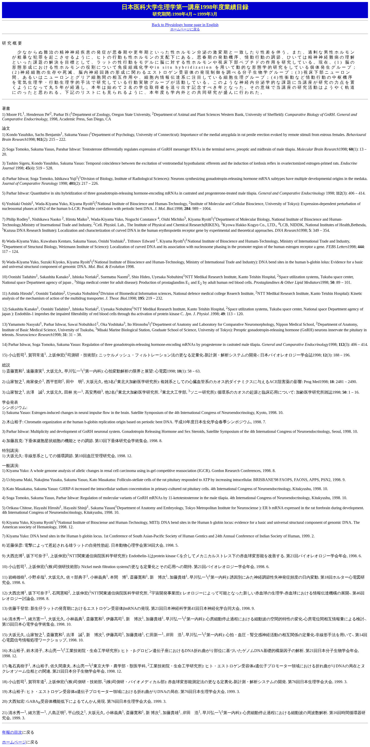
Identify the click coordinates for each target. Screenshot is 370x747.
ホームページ (14, 742)
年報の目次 (12, 732)
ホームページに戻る (185, 29)
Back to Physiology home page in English (185, 25)
